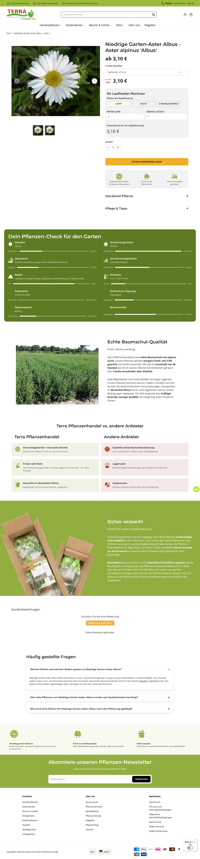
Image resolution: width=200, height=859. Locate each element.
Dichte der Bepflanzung (120, 98)
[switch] (190, 848)
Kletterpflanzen (29, 820)
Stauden (143, 681)
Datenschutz (155, 822)
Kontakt (89, 829)
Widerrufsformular (158, 831)
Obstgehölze (28, 815)
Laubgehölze (28, 834)
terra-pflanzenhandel (31, 851)
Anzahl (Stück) (155, 111)
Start (8, 33)
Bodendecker (74, 25)
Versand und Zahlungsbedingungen (160, 808)
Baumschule (92, 802)
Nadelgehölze (29, 829)
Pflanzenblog (92, 824)
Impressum (154, 802)
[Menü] (195, 840)
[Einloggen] (185, 14)
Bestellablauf (92, 811)
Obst (119, 25)
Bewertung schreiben (100, 623)
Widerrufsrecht (156, 826)
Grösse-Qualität (113, 66)
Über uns (134, 25)
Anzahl (109, 142)
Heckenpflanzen (50, 25)
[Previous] (16, 81)
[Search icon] (153, 15)
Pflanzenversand (94, 806)
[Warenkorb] (191, 14)
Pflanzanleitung (93, 815)
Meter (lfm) (114, 111)
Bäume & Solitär (99, 25)
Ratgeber (150, 25)
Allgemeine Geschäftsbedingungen (160, 816)
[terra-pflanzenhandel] (21, 14)
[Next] (94, 81)
